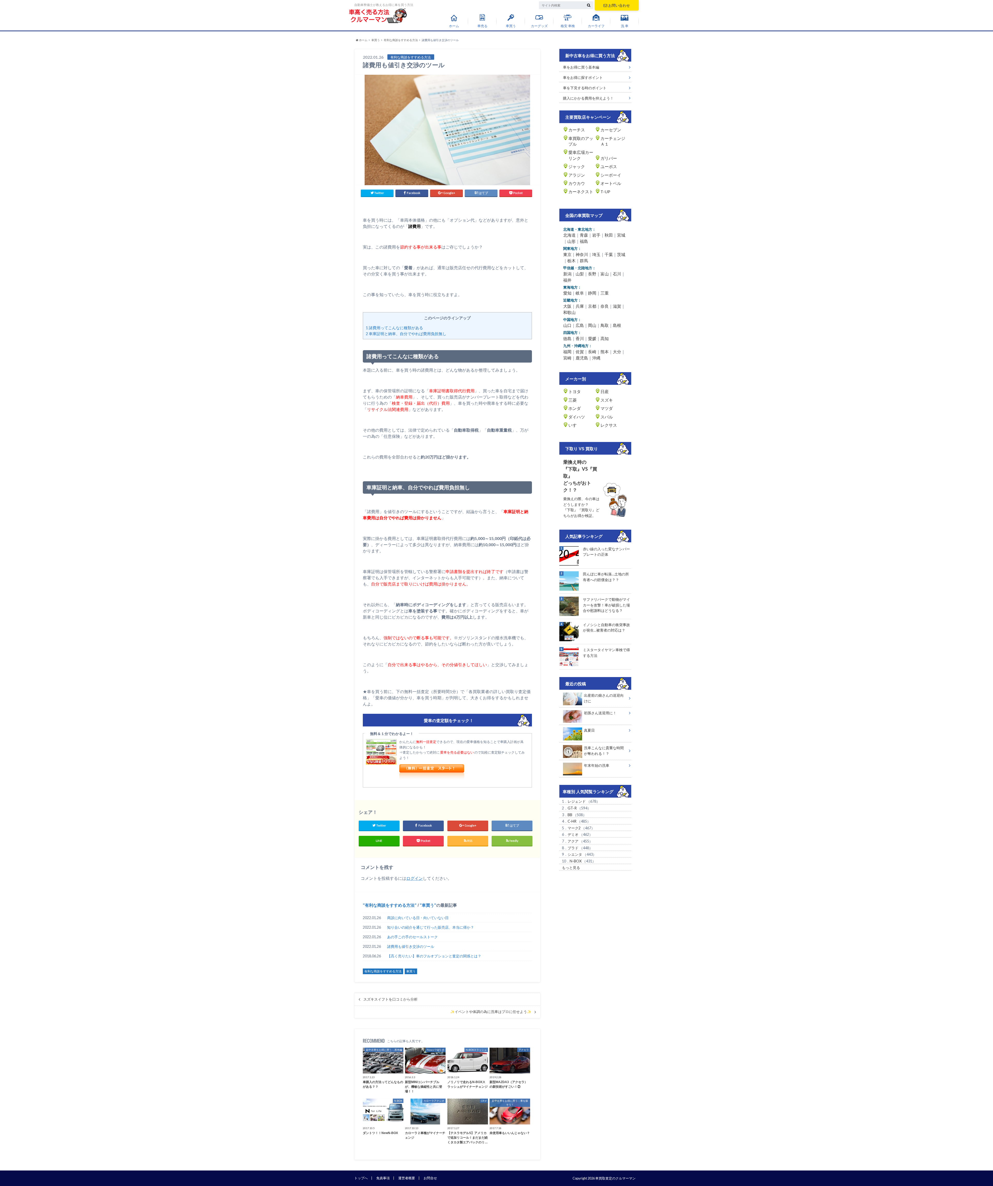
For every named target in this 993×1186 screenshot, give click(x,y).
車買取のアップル (580, 141)
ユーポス (608, 166)
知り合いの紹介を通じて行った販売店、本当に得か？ (430, 927)
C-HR (572, 821)
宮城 (621, 234)
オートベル (610, 183)
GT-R (572, 808)
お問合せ (430, 1178)
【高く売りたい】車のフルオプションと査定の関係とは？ (434, 956)
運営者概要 (406, 1178)
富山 (604, 273)
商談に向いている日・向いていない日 (418, 917)
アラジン (576, 174)
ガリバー (608, 158)
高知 (604, 338)
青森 (584, 234)
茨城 (621, 254)
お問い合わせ (619, 5)
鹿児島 (582, 357)
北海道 (569, 234)
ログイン (414, 878)
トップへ (361, 1178)
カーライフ (596, 26)
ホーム (454, 26)
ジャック (576, 166)
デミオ (573, 834)
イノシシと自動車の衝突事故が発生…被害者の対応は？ (606, 627)
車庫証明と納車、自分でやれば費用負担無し (406, 333)
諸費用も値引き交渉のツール (410, 946)
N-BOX (576, 861)
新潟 (567, 273)
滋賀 (617, 306)
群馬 (584, 260)
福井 (567, 279)
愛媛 (592, 338)
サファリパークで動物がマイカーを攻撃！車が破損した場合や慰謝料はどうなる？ (606, 605)
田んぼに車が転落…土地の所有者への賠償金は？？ (606, 577)
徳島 (567, 338)
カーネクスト (580, 191)
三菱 (572, 399)
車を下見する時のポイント (584, 88)
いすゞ (574, 425)
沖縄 (596, 357)
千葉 (609, 254)
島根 (617, 325)
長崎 (592, 351)
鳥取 (604, 325)
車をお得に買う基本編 (581, 67)
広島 (580, 325)
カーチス (576, 129)
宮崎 (567, 357)
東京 (567, 254)
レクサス (608, 425)
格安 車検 (568, 26)
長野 (592, 273)
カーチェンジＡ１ (612, 141)
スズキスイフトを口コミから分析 (390, 999)
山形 (571, 241)
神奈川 (582, 254)
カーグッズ (539, 26)
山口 (567, 325)
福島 (584, 241)
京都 (592, 306)
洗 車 (624, 26)
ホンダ (574, 408)
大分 (617, 351)
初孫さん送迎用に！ (600, 713)
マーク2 (574, 828)
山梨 (580, 273)
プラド (573, 848)
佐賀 (580, 351)
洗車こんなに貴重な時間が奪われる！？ (604, 751)
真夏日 (589, 730)
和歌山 (569, 312)
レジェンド (577, 801)
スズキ (606, 399)
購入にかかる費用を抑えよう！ (588, 98)
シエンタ (575, 854)
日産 (604, 391)
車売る (482, 26)
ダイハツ (576, 416)
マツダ (606, 408)
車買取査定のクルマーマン (615, 1178)
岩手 (596, 234)
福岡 (567, 351)
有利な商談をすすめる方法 (390, 905)
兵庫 (580, 306)
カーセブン (610, 129)
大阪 (567, 306)
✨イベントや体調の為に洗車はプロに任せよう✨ (490, 1012)
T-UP (605, 191)
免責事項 (383, 1178)
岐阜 (580, 292)
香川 (580, 338)
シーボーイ (610, 174)
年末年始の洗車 (596, 765)
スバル (606, 416)
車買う (511, 26)
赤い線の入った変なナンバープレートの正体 (606, 552)
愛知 (567, 292)
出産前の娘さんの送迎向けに (604, 698)
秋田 (609, 234)
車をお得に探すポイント (583, 77)
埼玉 (596, 254)
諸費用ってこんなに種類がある (394, 327)
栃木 (571, 260)
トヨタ (574, 391)
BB (570, 815)
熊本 (604, 351)
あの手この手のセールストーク (412, 937)
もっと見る (571, 867)
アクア (573, 841)
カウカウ (576, 183)
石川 (617, 273)
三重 (604, 292)
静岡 (592, 292)
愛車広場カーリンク (580, 155)
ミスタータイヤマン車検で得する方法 (606, 653)
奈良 (604, 306)
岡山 (592, 325)
